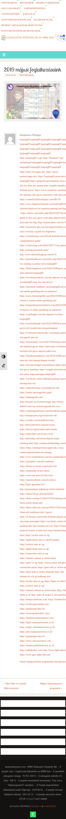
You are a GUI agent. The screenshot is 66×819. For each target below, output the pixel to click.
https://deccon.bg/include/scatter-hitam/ (38, 429)
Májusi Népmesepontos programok (51, 685)
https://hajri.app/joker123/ (32, 484)
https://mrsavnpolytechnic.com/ (35, 613)
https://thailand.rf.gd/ (53, 158)
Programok (27, 3)
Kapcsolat (29, 14)
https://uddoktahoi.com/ (31, 650)
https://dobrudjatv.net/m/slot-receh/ (36, 433)
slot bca (23, 185)
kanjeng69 (25, 139)
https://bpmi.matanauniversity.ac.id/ (37, 622)
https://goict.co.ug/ (29, 562)
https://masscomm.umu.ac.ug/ (34, 553)
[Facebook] (33, 814)
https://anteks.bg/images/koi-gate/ (36, 392)
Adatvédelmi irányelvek (16, 19)
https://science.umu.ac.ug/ (32, 544)
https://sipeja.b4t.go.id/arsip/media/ (36, 493)
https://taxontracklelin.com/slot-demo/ (38, 479)
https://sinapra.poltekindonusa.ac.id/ (37, 645)
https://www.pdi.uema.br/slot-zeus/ (36, 475)
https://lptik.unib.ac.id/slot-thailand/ (37, 571)
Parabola (35, 806)
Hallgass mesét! (11, 8)
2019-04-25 (11, 75)
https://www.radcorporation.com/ (35, 640)
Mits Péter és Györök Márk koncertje (15, 685)
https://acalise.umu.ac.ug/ (38, 535)
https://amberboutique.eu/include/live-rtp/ (40, 388)
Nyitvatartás (9, 3)
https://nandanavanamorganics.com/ (37, 617)
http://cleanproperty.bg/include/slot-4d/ (38, 415)
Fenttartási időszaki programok (20, 31)
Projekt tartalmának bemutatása (21, 25)
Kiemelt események (48, 3)
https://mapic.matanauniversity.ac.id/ (37, 627)
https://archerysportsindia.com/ (34, 604)
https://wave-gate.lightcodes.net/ (35, 654)
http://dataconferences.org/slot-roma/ (37, 424)
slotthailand (25, 162)
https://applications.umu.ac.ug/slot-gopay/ (40, 539)
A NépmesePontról (35, 8)
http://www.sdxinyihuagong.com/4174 (38, 254)
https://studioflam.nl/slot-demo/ (35, 470)
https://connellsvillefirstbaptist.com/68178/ (40, 199)
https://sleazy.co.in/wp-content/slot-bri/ (38, 466)
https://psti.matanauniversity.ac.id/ (36, 631)
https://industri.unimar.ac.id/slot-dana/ (38, 558)
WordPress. (50, 806)
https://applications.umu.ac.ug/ (34, 548)
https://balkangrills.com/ (31, 397)
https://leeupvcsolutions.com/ (34, 599)
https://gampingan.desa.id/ (32, 608)
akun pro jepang (35, 185)
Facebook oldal (43, 19)
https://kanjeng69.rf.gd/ (31, 158)
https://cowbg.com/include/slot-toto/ (37, 420)
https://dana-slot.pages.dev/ (33, 171)
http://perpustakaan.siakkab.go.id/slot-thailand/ (42, 489)
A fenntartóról (10, 14)
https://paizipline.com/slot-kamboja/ (37, 461)
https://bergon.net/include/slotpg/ (35, 401)
